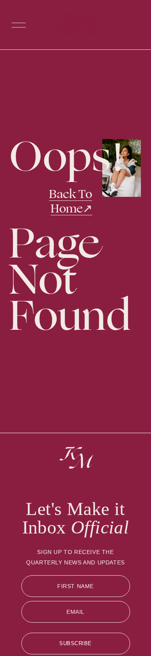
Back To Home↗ (70, 201)
